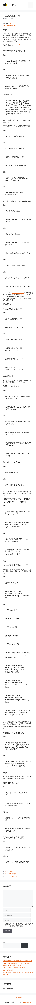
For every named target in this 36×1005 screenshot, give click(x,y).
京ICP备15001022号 (18, 997)
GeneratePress (26, 1002)
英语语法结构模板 (8, 970)
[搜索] (24, 945)
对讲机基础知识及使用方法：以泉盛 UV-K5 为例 (17, 961)
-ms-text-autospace (18, 293)
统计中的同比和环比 (11, 876)
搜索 (4, 942)
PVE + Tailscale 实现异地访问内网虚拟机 (15, 967)
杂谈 (6, 871)
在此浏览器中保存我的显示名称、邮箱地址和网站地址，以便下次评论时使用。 (19, 925)
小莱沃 (12, 4)
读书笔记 (12, 871)
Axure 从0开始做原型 (11, 874)
